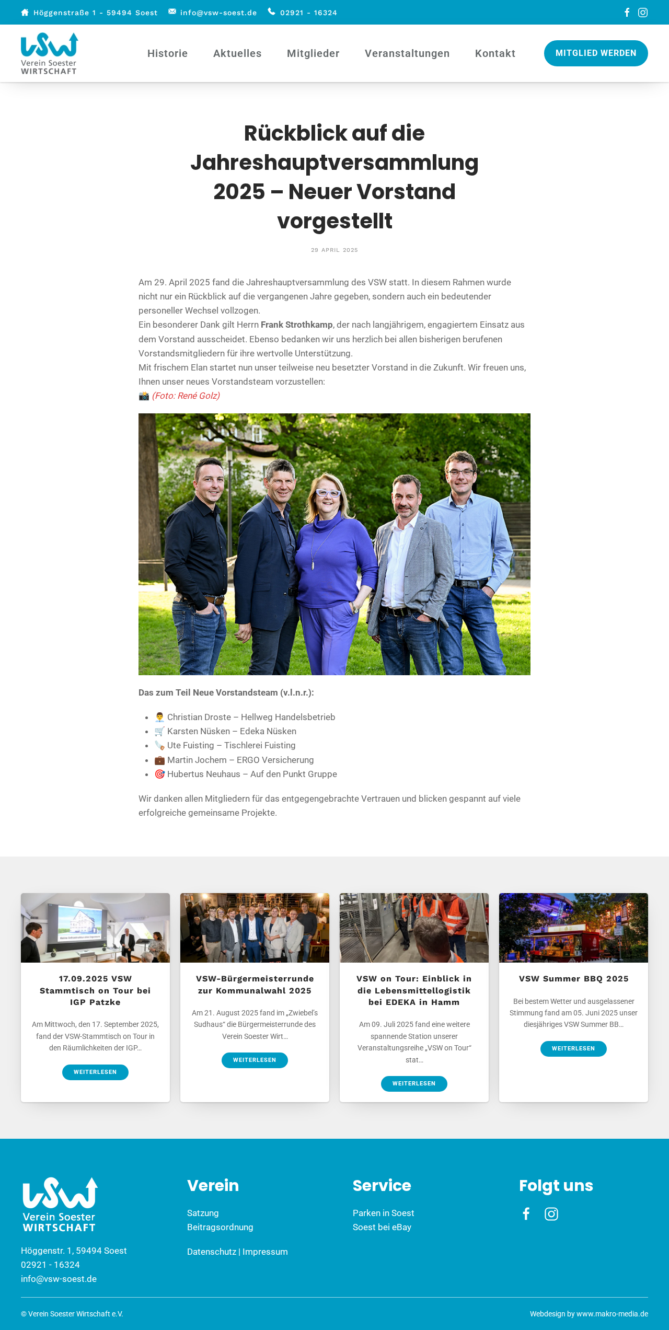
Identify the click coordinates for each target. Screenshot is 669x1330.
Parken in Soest (383, 1213)
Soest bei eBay (382, 1227)
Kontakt (495, 53)
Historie (167, 53)
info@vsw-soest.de (218, 12)
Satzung (203, 1213)
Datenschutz (211, 1251)
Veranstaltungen (407, 53)
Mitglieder (313, 53)
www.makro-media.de (612, 1314)
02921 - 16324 (309, 12)
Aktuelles (237, 53)
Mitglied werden (596, 53)
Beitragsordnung (220, 1227)
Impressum (265, 1251)
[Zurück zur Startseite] (51, 53)
